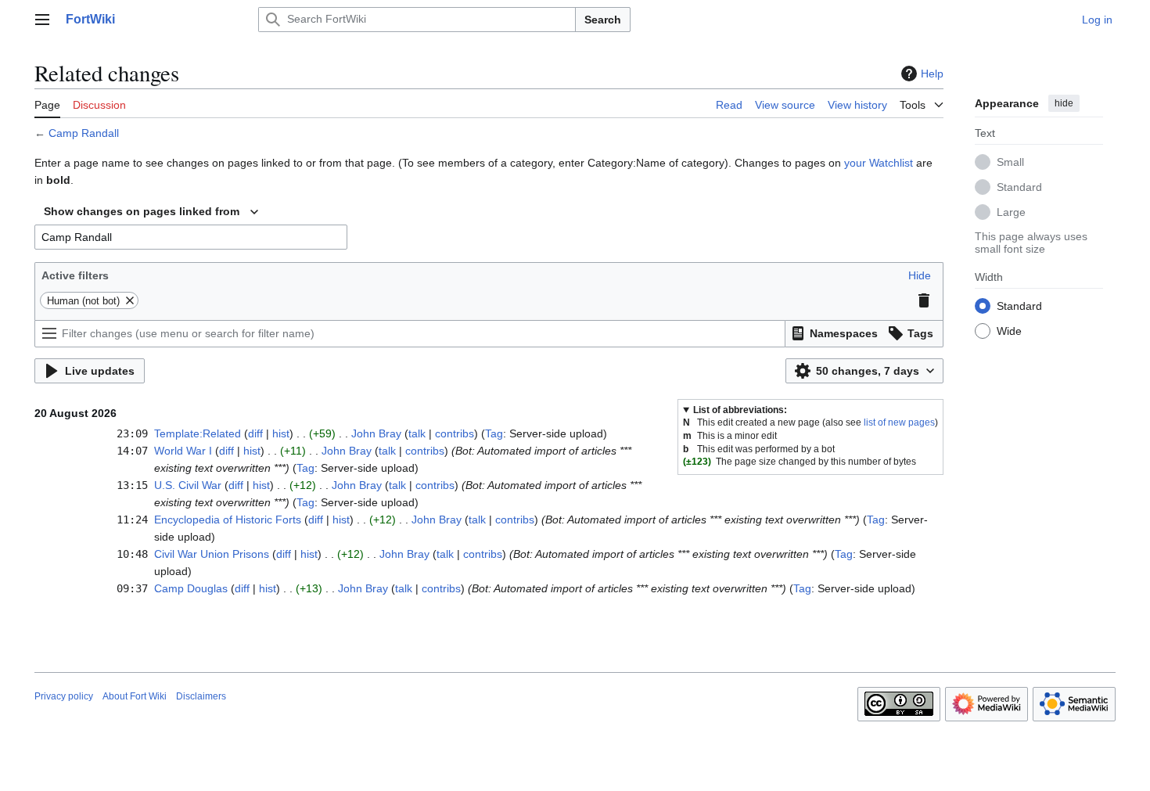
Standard (1019, 187)
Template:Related (197, 433)
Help (932, 73)
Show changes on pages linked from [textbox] (141, 211)
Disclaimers (201, 696)
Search (602, 19)
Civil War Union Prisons (211, 554)
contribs (454, 433)
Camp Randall (84, 133)
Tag (494, 433)
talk (417, 433)
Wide (1009, 331)
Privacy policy (63, 696)
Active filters (75, 275)
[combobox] (151, 212)
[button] (42, 19)
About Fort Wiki (134, 696)
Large (1011, 212)
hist (280, 433)
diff (255, 433)
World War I (183, 450)
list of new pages (899, 422)
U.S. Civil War (187, 485)
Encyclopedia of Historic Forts (227, 519)
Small (1010, 162)
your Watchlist (878, 162)
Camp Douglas (191, 588)
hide (1064, 103)
